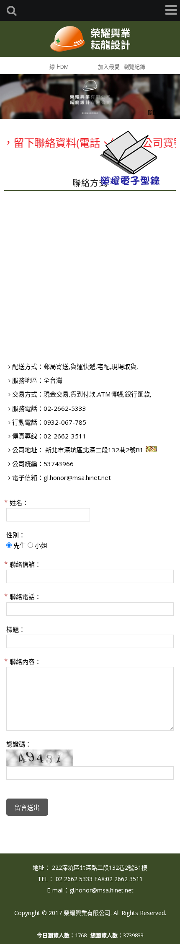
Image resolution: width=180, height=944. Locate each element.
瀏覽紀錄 (134, 66)
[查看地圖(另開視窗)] (151, 450)
